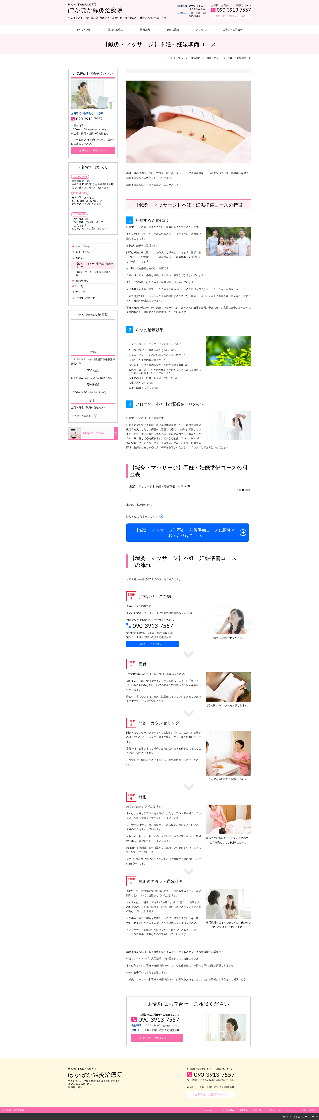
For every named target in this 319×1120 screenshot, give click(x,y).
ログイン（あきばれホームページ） (300, 1116)
